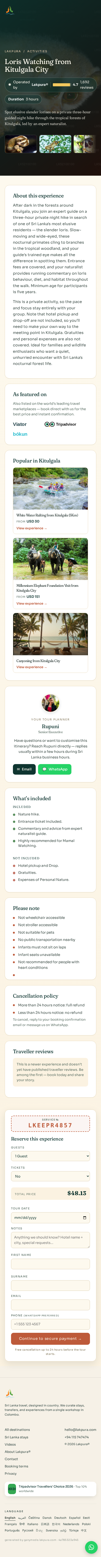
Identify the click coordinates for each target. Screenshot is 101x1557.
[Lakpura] (10, 10)
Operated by (50, 85)
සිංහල (39, 1530)
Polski (86, 1524)
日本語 (45, 1524)
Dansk (47, 1518)
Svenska (52, 1530)
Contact (11, 1459)
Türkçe (73, 1530)
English (10, 1518)
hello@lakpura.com (80, 1430)
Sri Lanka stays (16, 1437)
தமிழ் (63, 1530)
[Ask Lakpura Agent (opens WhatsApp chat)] (91, 1547)
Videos (10, 1445)
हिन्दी (22, 1524)
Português (12, 1530)
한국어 (56, 1524)
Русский (27, 1530)
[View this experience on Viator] (25, 424)
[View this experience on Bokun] (23, 434)
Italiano (32, 1524)
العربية (22, 1518)
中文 (84, 1530)
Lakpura (13, 51)
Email (24, 769)
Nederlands (71, 1524)
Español (74, 1518)
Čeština (34, 1518)
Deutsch (60, 1518)
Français (11, 1524)
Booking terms (16, 1466)
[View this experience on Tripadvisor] (64, 424)
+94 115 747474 (77, 1437)
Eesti (86, 1518)
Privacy (10, 1474)
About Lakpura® (18, 1452)
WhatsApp (54, 769)
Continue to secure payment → (50, 1338)
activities (37, 51)
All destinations (17, 1430)
